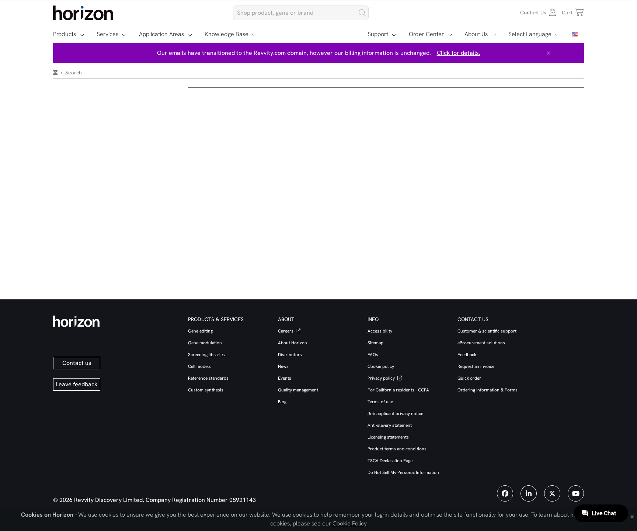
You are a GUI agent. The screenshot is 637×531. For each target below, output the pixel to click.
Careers (286, 331)
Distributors (290, 355)
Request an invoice (475, 366)
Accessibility (380, 331)
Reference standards (208, 378)
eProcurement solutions (481, 343)
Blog (282, 402)
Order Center (426, 34)
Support (378, 34)
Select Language (529, 34)
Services (107, 34)
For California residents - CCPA (398, 390)
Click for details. (458, 53)
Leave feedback (77, 384)
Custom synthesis (205, 390)
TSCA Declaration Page (390, 461)
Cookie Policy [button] (350, 523)
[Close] (548, 53)
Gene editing (200, 331)
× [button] (632, 516)
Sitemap (375, 343)
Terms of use (380, 402)
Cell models (199, 366)
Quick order (469, 378)
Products (64, 34)
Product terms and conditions (397, 449)
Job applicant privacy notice (395, 413)
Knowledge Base (226, 34)
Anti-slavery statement (390, 425)
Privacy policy (382, 378)
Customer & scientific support (486, 331)
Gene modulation (205, 343)
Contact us (76, 363)
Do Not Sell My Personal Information (403, 472)
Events (284, 378)
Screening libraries (206, 355)
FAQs (373, 355)
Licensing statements (388, 437)
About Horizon (292, 343)
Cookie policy (381, 366)
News (283, 366)
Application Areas (161, 34)
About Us (476, 34)
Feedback (466, 355)
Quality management (298, 390)
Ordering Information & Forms (487, 390)
